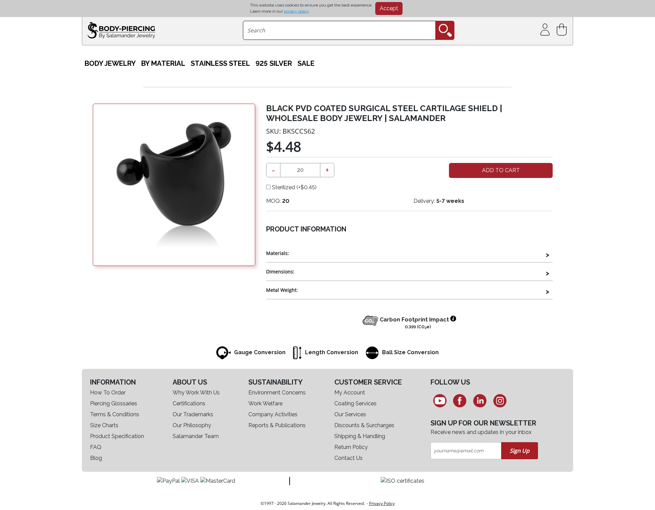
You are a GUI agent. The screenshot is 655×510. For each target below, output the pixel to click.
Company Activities (272, 414)
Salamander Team (196, 436)
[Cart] (563, 30)
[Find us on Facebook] (460, 400)
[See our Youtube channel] (440, 400)
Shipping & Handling (359, 436)
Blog (96, 458)
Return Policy (351, 447)
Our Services (350, 414)
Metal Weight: (282, 290)
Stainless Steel (220, 63)
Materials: (277, 253)
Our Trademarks (193, 414)
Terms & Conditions (114, 414)
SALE (306, 63)
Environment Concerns (277, 392)
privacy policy (296, 11)
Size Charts (104, 425)
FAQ (95, 447)
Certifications (189, 403)
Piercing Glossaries (113, 403)
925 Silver (274, 63)
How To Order (108, 392)
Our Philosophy (192, 425)
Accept (389, 8)
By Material (163, 63)
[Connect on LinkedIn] (479, 400)
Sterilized (294, 187)
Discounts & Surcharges (364, 425)
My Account (349, 392)
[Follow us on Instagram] (500, 400)
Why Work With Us (196, 392)
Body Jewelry (110, 63)
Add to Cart (501, 170)
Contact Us (348, 458)
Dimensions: (280, 271)
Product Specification (117, 436)
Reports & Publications (277, 425)
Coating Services (355, 403)
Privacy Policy (382, 503)
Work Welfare (265, 403)
